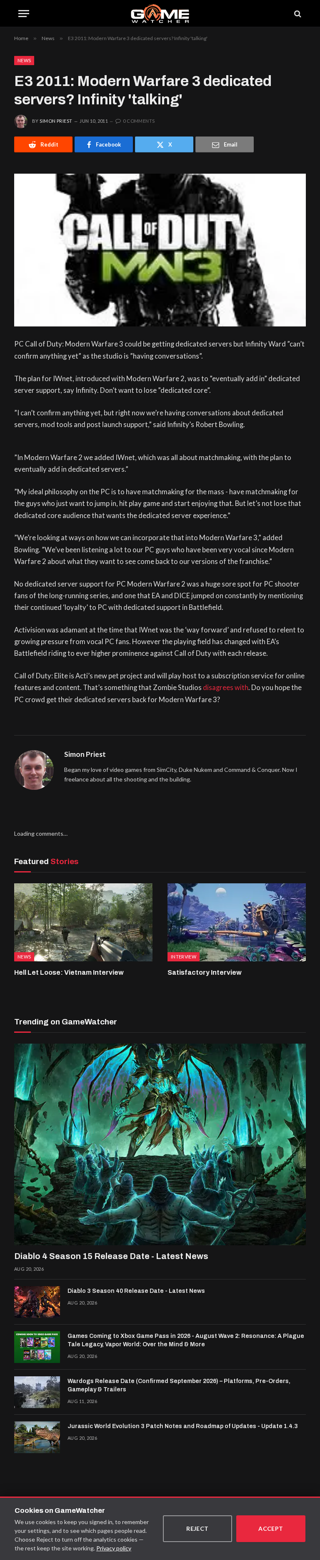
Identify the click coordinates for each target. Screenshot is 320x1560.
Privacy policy (113, 1548)
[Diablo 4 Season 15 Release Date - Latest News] (160, 1145)
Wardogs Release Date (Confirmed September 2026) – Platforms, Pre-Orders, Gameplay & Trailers (179, 1385)
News (24, 60)
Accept (270, 1528)
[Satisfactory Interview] (237, 922)
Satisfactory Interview (205, 972)
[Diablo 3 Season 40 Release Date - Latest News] (37, 1302)
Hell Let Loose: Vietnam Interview (69, 972)
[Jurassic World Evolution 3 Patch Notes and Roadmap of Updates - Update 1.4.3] (37, 1437)
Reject (197, 1528)
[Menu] (23, 13)
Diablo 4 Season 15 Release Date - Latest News (111, 1256)
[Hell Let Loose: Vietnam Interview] (83, 922)
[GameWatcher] (160, 13)
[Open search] (297, 13)
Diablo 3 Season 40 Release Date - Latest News (136, 1291)
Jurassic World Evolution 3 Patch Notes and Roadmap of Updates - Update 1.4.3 (183, 1426)
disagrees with (225, 687)
